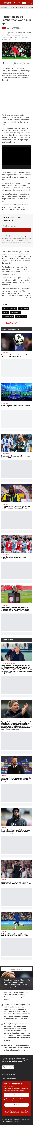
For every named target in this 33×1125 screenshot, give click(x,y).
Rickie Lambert (24, 308)
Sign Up (17, 1105)
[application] (16, 155)
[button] (2, 2)
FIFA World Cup (21, 316)
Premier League (8, 316)
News (4, 28)
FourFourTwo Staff (14, 27)
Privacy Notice (25, 237)
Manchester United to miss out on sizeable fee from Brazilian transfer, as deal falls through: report (17, 1048)
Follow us (18, 63)
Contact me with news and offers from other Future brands (17, 1099)
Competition (5, 12)
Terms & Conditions (14, 1112)
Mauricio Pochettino (9, 308)
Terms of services (22, 235)
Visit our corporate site (16, 1061)
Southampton (15, 312)
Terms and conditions (8, 1074)
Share (6, 63)
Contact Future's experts (9, 1078)
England (5, 312)
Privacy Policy (23, 1111)
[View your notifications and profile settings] (14, 2)
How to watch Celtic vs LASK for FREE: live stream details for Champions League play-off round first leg (16, 995)
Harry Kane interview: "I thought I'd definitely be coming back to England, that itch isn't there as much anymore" (17, 983)
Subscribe (24, 2)
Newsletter (27, 63)
